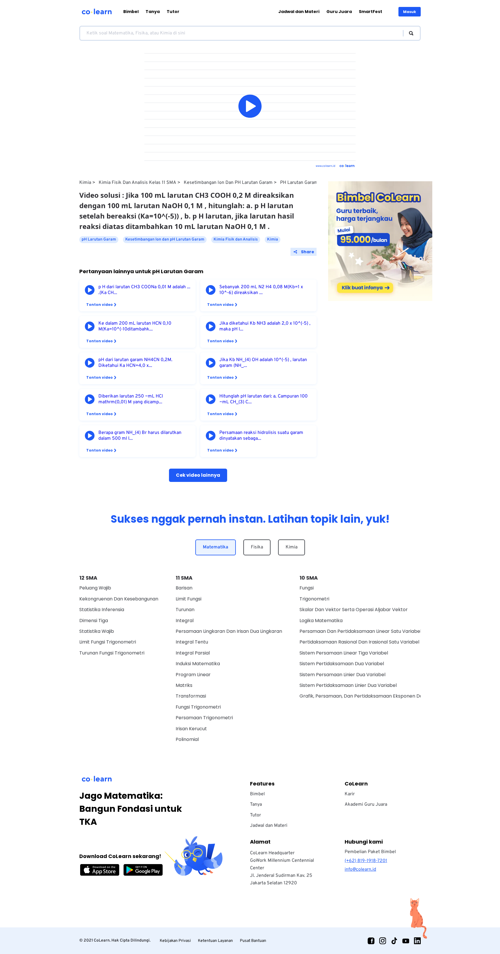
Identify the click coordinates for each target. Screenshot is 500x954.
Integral (185, 620)
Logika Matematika (321, 620)
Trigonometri (314, 599)
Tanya (153, 11)
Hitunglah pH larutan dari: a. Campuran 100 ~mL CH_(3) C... (263, 399)
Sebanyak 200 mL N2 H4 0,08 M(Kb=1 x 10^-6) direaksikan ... (261, 290)
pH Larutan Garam (299, 183)
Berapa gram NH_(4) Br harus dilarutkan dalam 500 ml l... (139, 435)
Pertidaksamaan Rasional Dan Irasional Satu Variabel (359, 642)
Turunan (185, 609)
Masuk (409, 11)
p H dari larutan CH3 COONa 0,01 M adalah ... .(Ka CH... (144, 290)
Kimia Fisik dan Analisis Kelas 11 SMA (137, 183)
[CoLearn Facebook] (370, 940)
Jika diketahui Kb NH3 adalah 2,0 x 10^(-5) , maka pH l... (264, 326)
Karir (350, 794)
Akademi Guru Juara (366, 804)
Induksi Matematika (198, 663)
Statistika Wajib (96, 631)
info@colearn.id (360, 869)
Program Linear (193, 674)
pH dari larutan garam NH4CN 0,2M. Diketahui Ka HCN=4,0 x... (135, 363)
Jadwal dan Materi (298, 11)
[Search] (408, 33)
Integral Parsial (193, 653)
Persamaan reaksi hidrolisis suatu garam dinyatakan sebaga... (261, 435)
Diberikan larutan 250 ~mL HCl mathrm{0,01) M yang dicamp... (130, 399)
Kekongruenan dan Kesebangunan (118, 599)
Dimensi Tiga (93, 620)
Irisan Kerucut (191, 728)
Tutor (173, 11)
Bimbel (131, 11)
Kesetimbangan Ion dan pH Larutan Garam (228, 183)
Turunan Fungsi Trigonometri (111, 653)
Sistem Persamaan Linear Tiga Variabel (343, 653)
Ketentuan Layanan (215, 940)
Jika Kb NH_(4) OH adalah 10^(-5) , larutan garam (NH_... (263, 363)
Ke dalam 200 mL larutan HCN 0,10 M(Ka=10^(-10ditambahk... (134, 326)
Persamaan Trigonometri (204, 717)
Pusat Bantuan (253, 940)
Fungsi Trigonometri (198, 707)
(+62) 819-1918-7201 (366, 861)
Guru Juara (339, 11)
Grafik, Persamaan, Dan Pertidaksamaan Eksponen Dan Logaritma (374, 696)
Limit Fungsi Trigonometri (107, 642)
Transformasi (191, 696)
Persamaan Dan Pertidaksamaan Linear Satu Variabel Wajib (367, 631)
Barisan (184, 588)
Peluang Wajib (95, 588)
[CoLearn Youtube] (405, 940)
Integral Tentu (192, 642)
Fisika (257, 547)
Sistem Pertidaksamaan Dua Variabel (341, 663)
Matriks (184, 685)
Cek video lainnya (198, 475)
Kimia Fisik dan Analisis (236, 239)
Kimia (85, 183)
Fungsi (306, 588)
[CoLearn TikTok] (394, 940)
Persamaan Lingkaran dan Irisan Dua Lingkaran (229, 631)
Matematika (215, 547)
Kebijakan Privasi (175, 940)
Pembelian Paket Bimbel (370, 852)
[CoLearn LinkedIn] (417, 940)
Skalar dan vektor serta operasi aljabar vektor (353, 609)
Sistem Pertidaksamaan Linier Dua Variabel (348, 685)
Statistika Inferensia (101, 609)
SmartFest (370, 11)
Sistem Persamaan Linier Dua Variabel (342, 674)
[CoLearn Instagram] (382, 940)
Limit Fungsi (188, 599)
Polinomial (187, 739)
